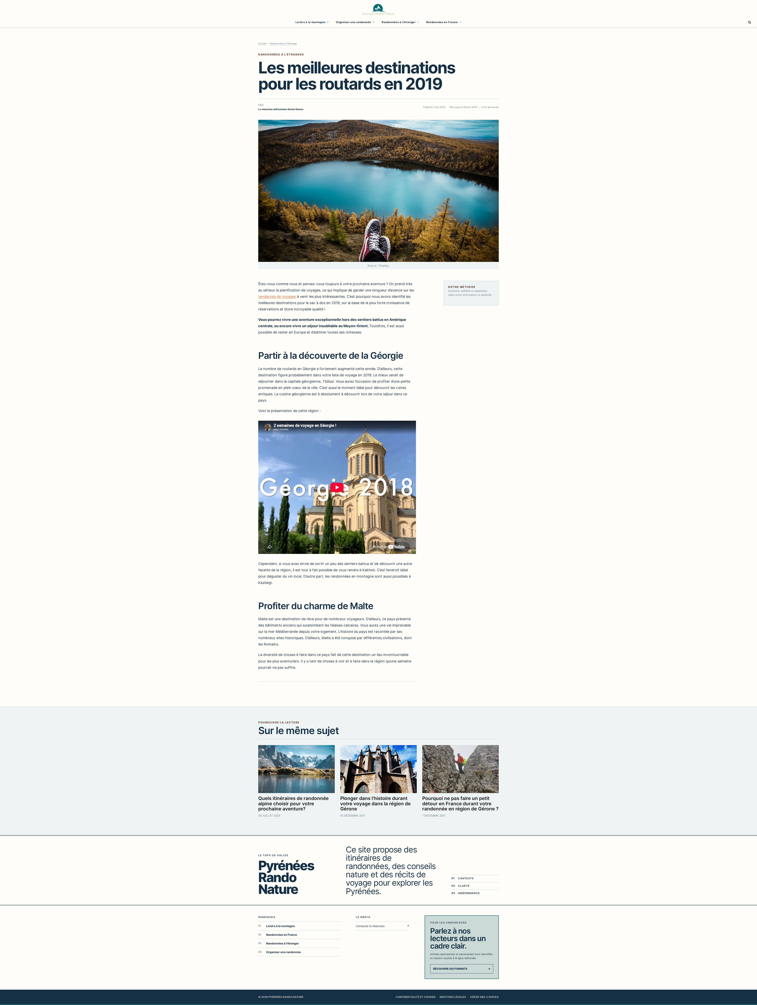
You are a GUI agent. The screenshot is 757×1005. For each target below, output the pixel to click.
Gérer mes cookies (484, 996)
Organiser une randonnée (353, 22)
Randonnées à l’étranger (398, 22)
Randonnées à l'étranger (283, 43)
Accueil (262, 43)
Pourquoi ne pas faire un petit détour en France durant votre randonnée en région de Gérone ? (460, 803)
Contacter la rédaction (382, 926)
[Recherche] (749, 22)
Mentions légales (453, 996)
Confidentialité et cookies (416, 996)
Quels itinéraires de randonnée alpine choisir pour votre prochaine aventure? (293, 803)
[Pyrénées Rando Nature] (378, 9)
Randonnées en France (442, 22)
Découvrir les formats (461, 968)
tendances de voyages (277, 296)
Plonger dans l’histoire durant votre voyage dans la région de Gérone (375, 803)
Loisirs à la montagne (310, 22)
